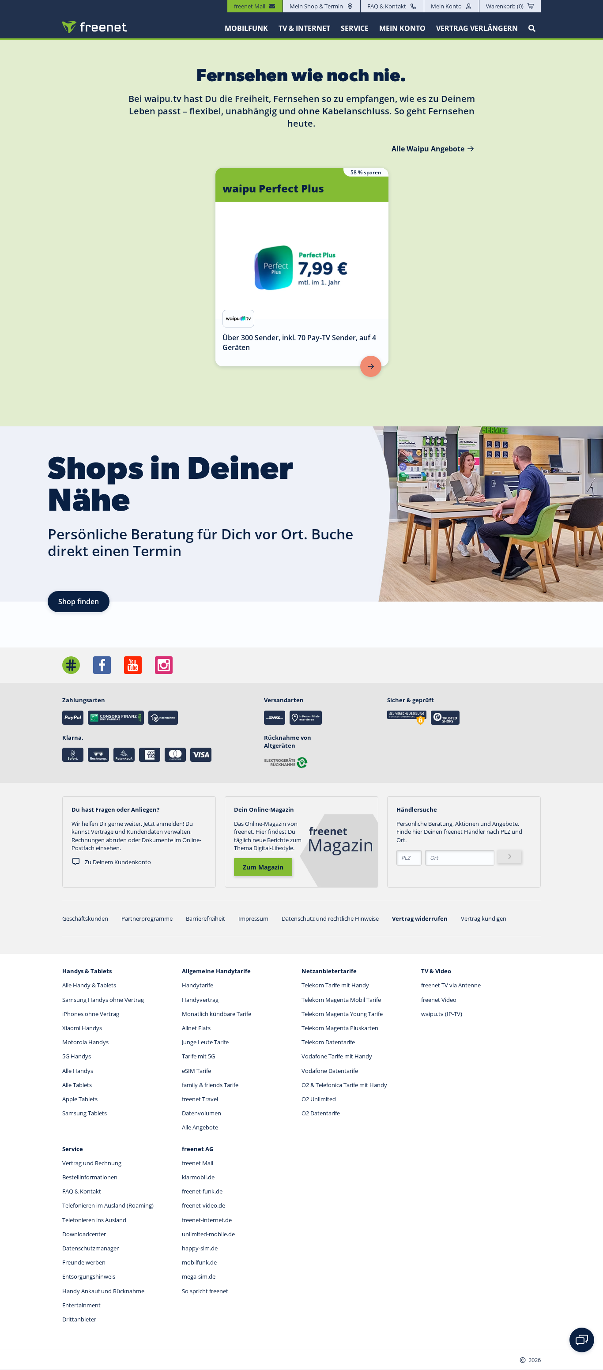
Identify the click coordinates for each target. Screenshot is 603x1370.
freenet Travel (200, 1099)
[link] (301, 267)
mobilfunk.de (199, 1262)
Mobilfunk (246, 28)
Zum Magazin (263, 867)
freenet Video (438, 1000)
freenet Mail (197, 1163)
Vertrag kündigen (483, 918)
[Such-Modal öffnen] (532, 28)
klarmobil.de (198, 1177)
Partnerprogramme (147, 918)
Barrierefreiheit (205, 918)
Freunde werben (84, 1262)
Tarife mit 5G (198, 1056)
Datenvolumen (201, 1113)
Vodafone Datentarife (330, 1071)
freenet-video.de (203, 1205)
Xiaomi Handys (82, 1028)
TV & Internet (304, 28)
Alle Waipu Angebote (428, 149)
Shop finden (78, 601)
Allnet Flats (196, 1028)
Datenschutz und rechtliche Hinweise (330, 918)
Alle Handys (77, 1071)
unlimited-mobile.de (208, 1234)
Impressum (253, 918)
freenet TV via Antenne (451, 985)
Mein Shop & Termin (316, 6)
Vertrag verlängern (477, 28)
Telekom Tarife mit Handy (335, 985)
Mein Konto (446, 6)
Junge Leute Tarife (205, 1042)
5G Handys (76, 1056)
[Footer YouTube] (133, 665)
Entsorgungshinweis (88, 1276)
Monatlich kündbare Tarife (216, 1014)
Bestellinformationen (89, 1177)
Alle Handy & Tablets (89, 985)
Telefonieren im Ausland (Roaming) (108, 1205)
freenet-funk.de (202, 1191)
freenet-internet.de (207, 1220)
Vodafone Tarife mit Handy (337, 1056)
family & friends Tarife (210, 1085)
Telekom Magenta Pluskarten (340, 1028)
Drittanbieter (79, 1319)
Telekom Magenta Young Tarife (342, 1014)
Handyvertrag (200, 1000)
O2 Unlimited (319, 1099)
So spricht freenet (205, 1291)
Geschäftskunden (85, 918)
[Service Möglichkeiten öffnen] (581, 1340)
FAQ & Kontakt (386, 6)
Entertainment (81, 1305)
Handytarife (197, 985)
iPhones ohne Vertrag (90, 1014)
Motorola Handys (85, 1042)
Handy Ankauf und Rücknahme (103, 1291)
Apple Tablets (80, 1099)
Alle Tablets (77, 1085)
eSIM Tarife (196, 1071)
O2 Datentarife (321, 1113)
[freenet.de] (94, 27)
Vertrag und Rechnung (91, 1163)
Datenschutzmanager (90, 1248)
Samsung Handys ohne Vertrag (103, 1000)
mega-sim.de (198, 1276)
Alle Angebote (200, 1127)
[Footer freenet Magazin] (71, 665)
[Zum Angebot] (370, 366)
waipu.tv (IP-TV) (441, 1014)
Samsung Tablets (84, 1113)
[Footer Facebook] (102, 665)
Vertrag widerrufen (420, 918)
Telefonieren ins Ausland (94, 1220)
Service (355, 28)
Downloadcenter (84, 1234)
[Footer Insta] (164, 665)
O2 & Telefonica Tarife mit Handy (344, 1085)
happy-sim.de (200, 1248)
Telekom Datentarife (328, 1042)
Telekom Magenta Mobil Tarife (341, 1000)
